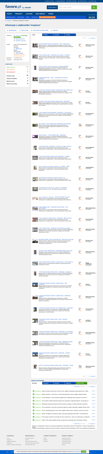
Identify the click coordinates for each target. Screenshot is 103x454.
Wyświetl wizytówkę (21, 40)
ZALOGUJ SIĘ (93, 1)
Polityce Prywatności (75, 451)
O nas (8, 438)
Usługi (33, 34)
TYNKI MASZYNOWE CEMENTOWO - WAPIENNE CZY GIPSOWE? (56, 331)
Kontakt (26, 439)
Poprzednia (77, 386)
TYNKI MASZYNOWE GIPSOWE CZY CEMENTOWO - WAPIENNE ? (56, 308)
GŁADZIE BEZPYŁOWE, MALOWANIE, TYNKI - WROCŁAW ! (54, 44)
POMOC (27, 17)
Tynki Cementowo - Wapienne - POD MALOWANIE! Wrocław (54, 197)
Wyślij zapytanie (12, 30)
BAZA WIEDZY (40, 14)
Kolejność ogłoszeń (66, 438)
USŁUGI (9, 14)
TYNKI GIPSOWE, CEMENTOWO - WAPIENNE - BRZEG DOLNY (55, 218)
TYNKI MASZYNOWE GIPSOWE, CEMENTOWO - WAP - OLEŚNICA (53, 284)
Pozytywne (45, 383)
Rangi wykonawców (66, 443)
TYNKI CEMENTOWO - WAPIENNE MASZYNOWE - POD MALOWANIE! (53, 207)
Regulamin (9, 443)
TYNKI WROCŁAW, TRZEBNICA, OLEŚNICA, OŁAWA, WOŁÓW (55, 146)
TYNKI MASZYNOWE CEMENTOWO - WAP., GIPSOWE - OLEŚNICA (53, 320)
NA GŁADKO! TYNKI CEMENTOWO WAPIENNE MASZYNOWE (55, 123)
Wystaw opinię (45, 30)
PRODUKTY (18, 14)
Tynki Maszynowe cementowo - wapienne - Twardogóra (53, 187)
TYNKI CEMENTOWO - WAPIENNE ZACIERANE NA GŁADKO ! (55, 228)
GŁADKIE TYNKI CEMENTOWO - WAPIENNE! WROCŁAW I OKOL (56, 250)
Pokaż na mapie (24, 30)
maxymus (18, 35)
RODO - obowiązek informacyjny (14, 444)
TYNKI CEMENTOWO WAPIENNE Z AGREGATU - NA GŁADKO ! (55, 112)
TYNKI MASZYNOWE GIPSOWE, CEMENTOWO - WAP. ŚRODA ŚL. (56, 262)
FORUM (50, 14)
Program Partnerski (29, 438)
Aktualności (9, 439)
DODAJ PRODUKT (61, 1)
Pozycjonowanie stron (30, 444)
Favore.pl (18, 7)
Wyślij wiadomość (20, 39)
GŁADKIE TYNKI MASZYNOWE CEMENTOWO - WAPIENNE (54, 101)
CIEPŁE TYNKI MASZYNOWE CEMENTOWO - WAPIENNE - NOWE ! (56, 366)
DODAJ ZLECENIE (72, 1)
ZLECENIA (29, 14)
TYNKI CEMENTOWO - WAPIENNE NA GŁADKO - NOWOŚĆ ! (54, 55)
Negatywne (68, 383)
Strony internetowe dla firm (31, 441)
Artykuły (68, 34)
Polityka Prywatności (11, 441)
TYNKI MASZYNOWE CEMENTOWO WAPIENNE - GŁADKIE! (54, 156)
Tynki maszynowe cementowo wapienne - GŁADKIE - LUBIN (54, 166)
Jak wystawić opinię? (66, 441)
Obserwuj (55, 30)
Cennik (63, 444)
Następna (93, 38)
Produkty (45, 34)
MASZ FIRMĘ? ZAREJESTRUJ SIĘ (47, 17)
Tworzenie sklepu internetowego (32, 443)
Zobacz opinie (36, 30)
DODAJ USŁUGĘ (50, 1)
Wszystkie (34, 383)
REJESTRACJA (83, 1)
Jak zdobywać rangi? (66, 439)
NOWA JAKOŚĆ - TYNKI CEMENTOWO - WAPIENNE (52, 135)
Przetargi (45, 441)
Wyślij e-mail (19, 48)
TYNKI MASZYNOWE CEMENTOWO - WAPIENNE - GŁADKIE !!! (55, 272)
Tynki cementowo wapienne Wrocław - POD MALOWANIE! (53, 66)
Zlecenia (45, 439)
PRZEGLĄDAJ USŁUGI (10, 17)
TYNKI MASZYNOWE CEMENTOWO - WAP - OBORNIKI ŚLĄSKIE (55, 341)
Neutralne (57, 383)
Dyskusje (57, 34)
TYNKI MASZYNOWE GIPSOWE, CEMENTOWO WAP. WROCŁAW (56, 90)
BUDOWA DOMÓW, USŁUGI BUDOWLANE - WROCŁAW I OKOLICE (56, 239)
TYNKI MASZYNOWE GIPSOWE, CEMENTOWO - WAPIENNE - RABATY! (55, 296)
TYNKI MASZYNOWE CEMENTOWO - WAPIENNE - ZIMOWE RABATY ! (54, 353)
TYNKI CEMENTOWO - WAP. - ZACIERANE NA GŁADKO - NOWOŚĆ (53, 78)
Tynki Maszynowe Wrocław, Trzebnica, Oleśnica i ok (52, 177)
